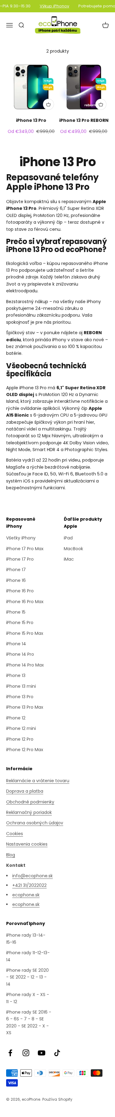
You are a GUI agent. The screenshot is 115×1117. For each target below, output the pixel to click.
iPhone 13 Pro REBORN (84, 120)
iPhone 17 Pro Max (25, 549)
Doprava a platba (24, 791)
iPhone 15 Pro (19, 622)
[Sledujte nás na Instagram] (26, 1053)
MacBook (73, 549)
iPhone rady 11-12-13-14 (28, 956)
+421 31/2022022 (29, 885)
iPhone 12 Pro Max (24, 750)
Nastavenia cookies (27, 844)
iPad (68, 538)
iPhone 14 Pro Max (25, 665)
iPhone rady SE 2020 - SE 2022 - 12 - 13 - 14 (27, 977)
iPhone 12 (15, 718)
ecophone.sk (26, 895)
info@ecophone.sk (32, 876)
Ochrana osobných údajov (34, 823)
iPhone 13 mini (21, 686)
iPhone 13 (15, 675)
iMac (69, 559)
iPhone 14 (16, 644)
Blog (10, 855)
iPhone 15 (15, 612)
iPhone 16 (16, 580)
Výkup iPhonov (52, 6)
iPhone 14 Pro (20, 654)
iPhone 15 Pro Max (24, 633)
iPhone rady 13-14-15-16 (25, 938)
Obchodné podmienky (30, 802)
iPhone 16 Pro (20, 591)
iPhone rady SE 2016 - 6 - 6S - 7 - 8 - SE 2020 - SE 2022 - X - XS (28, 1022)
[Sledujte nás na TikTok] (57, 1053)
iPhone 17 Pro (20, 559)
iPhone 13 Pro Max (24, 707)
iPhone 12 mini (21, 728)
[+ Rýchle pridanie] (48, 104)
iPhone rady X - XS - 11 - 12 (27, 997)
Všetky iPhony (21, 538)
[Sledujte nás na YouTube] (41, 1053)
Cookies (14, 834)
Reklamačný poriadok (29, 812)
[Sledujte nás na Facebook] (10, 1053)
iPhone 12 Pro (19, 739)
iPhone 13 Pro (31, 120)
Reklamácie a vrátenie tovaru (37, 781)
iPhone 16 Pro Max (25, 602)
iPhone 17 (16, 570)
